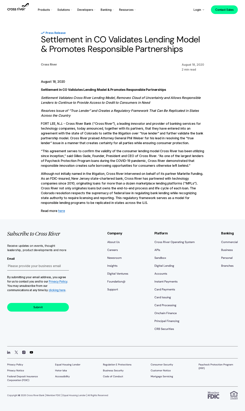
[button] (45, 10)
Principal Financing (166, 321)
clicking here (57, 290)
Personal (227, 258)
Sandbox (160, 258)
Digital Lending (164, 266)
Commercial (229, 242)
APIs (157, 250)
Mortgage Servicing (162, 376)
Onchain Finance (165, 313)
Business (227, 250)
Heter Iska (61, 370)
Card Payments (164, 289)
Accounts (160, 273)
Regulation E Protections (117, 364)
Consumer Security (162, 364)
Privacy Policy (58, 281)
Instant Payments (166, 281)
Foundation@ (116, 281)
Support (112, 289)
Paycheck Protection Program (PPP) (216, 366)
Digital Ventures (117, 273)
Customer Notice (161, 370)
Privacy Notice (15, 370)
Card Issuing (162, 297)
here (61, 211)
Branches (227, 266)
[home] (18, 9)
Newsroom (114, 258)
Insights (112, 266)
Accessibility (62, 376)
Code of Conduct (113, 376)
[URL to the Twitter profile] (16, 352)
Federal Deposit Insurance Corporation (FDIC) (22, 378)
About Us (113, 242)
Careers (112, 250)
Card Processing (165, 305)
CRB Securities (164, 329)
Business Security (113, 370)
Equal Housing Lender (67, 364)
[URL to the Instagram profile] (23, 352)
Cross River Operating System (174, 242)
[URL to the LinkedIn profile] (8, 352)
